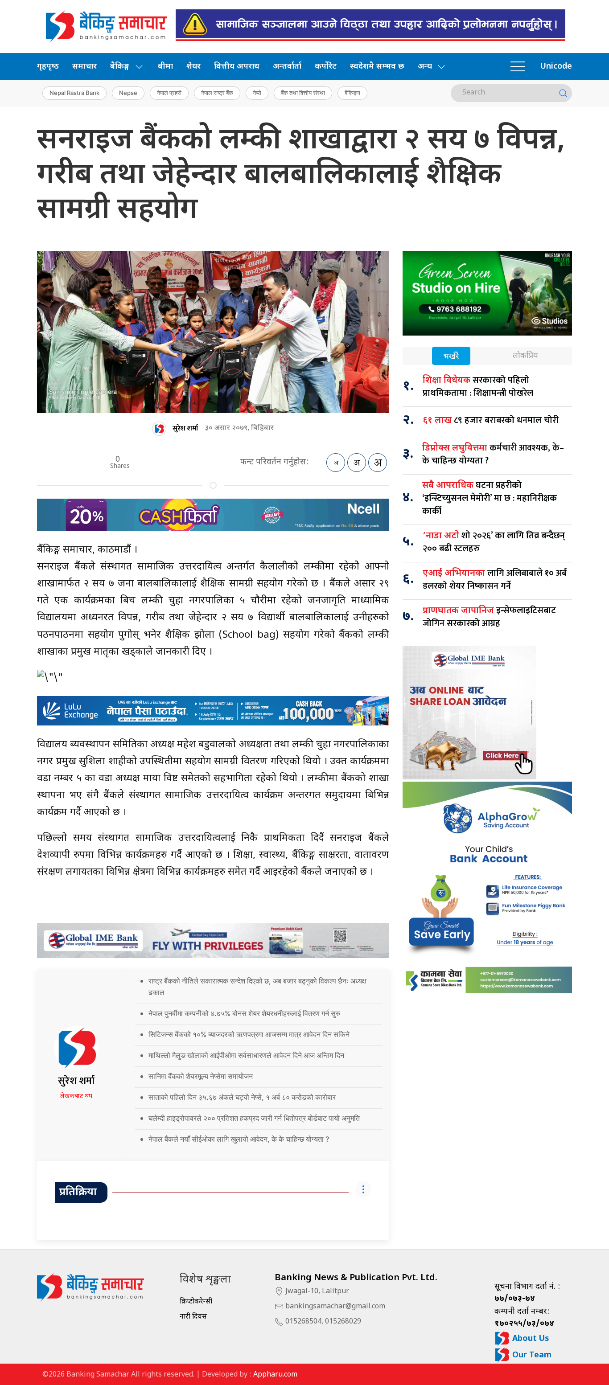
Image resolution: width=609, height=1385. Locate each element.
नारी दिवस (193, 1317)
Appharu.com (275, 1375)
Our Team (530, 1355)
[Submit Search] (563, 93)
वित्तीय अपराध (236, 66)
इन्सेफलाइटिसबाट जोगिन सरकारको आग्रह (489, 617)
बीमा (165, 66)
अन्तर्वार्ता (287, 66)
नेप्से (257, 92)
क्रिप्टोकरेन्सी (196, 1302)
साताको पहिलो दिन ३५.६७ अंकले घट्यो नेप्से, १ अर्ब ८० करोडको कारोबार (242, 1097)
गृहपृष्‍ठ (48, 66)
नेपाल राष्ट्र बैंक (217, 92)
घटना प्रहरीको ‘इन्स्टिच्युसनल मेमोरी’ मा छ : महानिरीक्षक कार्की (489, 498)
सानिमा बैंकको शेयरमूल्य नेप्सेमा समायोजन (200, 1076)
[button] (518, 67)
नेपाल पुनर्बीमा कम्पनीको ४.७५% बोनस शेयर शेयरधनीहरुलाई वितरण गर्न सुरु (244, 1013)
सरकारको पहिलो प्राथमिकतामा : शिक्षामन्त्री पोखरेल (478, 387)
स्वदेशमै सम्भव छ (377, 66)
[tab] (451, 356)
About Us (529, 1339)
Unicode (556, 66)
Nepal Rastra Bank (74, 92)
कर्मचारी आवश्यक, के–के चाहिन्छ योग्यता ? (493, 454)
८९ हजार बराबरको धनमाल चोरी (491, 420)
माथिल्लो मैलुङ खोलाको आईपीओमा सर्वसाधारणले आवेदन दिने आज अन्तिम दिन (246, 1055)
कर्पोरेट (326, 66)
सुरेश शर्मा (185, 428)
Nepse (128, 92)
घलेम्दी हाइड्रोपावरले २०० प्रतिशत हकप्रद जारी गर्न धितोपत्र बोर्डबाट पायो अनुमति (254, 1118)
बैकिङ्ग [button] (119, 66)
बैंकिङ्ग (352, 92)
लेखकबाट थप (76, 1096)
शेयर (193, 66)
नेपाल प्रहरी (169, 92)
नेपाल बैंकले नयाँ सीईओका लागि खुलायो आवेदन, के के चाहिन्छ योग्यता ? (238, 1139)
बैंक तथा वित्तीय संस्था (303, 92)
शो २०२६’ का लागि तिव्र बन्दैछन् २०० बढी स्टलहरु (494, 542)
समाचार (84, 66)
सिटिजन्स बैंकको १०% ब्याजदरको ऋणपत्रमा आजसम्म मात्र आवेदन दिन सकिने (249, 1034)
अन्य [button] (425, 66)
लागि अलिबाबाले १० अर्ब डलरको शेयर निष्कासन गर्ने (495, 579)
